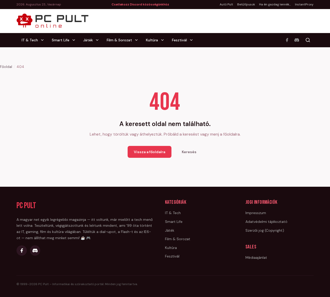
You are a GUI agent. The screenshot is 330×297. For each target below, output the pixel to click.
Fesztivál (179, 40)
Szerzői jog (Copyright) (264, 230)
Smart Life (60, 40)
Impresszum (255, 212)
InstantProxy (304, 4)
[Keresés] (308, 40)
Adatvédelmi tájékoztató (266, 221)
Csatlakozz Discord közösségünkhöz (140, 4)
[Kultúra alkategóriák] (164, 40)
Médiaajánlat (256, 257)
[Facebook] (287, 40)
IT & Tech (30, 40)
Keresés (189, 152)
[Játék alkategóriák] (99, 40)
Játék (88, 40)
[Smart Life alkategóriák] (75, 40)
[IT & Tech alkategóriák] (44, 40)
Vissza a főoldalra (149, 152)
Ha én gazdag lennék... (275, 4)
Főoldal (6, 66)
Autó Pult (226, 4)
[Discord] (296, 40)
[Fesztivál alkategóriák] (193, 40)
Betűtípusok (246, 4)
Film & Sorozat (119, 40)
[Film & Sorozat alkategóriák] (138, 40)
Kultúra (152, 40)
